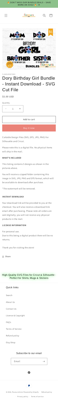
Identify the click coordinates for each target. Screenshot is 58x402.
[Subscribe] (44, 361)
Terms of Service (14, 329)
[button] (6, 15)
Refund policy (12, 335)
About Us (10, 302)
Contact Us (11, 308)
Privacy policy (22, 396)
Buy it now (29, 128)
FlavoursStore (17, 392)
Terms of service (37, 396)
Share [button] (8, 256)
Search (9, 295)
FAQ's (8, 322)
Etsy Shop (10, 342)
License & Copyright (15, 315)
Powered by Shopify (31, 392)
